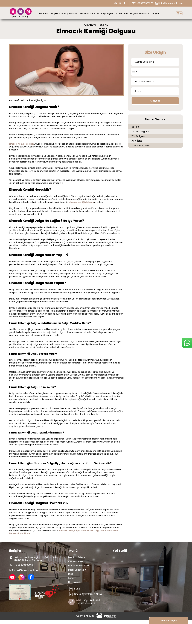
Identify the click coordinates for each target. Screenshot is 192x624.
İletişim (155, 13)
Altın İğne (137, 140)
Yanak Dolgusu (140, 145)
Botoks (135, 126)
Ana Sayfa (14, 100)
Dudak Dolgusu (140, 131)
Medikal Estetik (87, 13)
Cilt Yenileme (121, 13)
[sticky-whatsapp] (187, 343)
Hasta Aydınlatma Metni (88, 594)
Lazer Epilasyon (105, 13)
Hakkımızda (75, 582)
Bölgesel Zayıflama (140, 13)
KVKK (77, 588)
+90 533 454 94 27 (85, 603)
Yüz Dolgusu (139, 136)
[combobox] (134, 72)
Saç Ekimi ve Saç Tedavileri (64, 13)
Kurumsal (44, 13)
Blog (70, 573)
